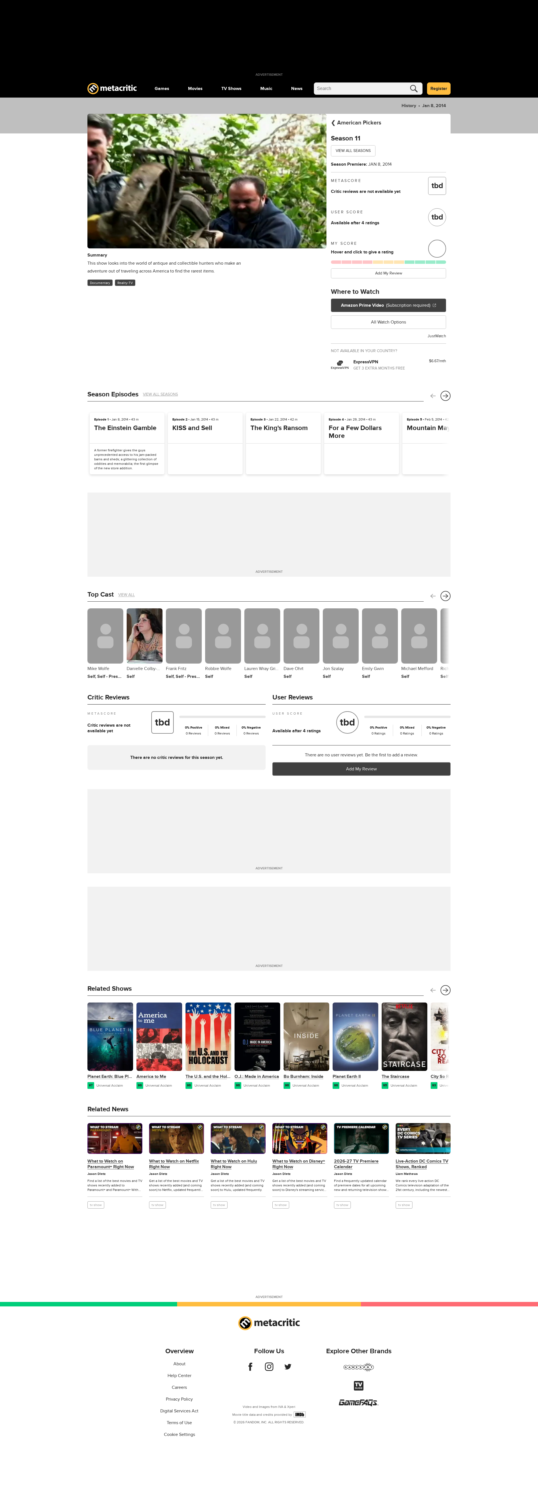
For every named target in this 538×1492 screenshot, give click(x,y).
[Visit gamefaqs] (359, 1405)
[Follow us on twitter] (288, 1369)
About (179, 1364)
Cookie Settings (179, 1434)
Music (266, 88)
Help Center (179, 1375)
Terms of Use (179, 1423)
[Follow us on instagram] (269, 1369)
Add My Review (388, 273)
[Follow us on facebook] (250, 1369)
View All (126, 594)
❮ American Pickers (356, 122)
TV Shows (231, 88)
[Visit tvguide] (359, 1389)
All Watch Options (388, 322)
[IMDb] (300, 1414)
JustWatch (437, 336)
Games (162, 88)
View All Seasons (353, 150)
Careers (179, 1387)
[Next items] (445, 396)
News (297, 88)
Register (438, 88)
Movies (195, 88)
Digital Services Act (179, 1411)
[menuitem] (162, 88)
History (409, 105)
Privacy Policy (179, 1399)
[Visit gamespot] (359, 1370)
